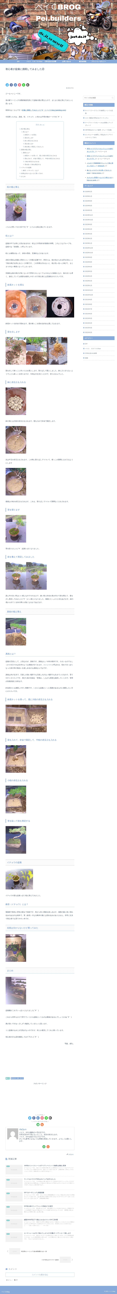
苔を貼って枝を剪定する (33, 164)
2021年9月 (88, 299)
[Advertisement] (40, 76)
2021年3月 (88, 328)
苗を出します (29, 138)
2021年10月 (89, 295)
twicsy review (96, 173)
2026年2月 (88, 191)
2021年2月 (88, 332)
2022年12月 (89, 248)
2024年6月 (88, 205)
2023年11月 (89, 215)
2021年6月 (88, 313)
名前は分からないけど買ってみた (32, 173)
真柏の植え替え (26, 149)
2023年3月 (88, 234)
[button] (112, 98)
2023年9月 (88, 224)
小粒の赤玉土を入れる (32, 161)
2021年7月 (88, 309)
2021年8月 (88, 304)
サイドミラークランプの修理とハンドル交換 (99, 112)
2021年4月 (88, 323)
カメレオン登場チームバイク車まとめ (99, 177)
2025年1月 (88, 196)
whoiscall (101, 166)
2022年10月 (89, 252)
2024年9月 (88, 201)
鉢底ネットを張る (30, 135)
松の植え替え (25, 129)
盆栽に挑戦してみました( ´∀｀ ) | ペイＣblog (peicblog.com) (44, 110)
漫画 (86, 358)
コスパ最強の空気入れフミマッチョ (96, 118)
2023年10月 (89, 220)
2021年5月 (88, 318)
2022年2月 (88, 281)
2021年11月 (89, 290)
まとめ (23, 176)
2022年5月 (88, 271)
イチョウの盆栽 (26, 167)
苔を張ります (29, 144)
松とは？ (26, 132)
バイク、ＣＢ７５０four (93, 348)
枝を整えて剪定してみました (34, 146)
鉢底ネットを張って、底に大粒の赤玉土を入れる (41, 155)
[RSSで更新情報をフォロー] (42, 1124)
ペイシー (23, 1129)
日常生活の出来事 (91, 353)
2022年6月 (88, 266)
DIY (8, 1078)
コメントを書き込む (40, 1275)
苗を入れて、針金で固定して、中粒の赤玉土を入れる (42, 158)
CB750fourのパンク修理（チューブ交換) (98, 130)
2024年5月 (88, 210)
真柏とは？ (26, 152)
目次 (37, 125)
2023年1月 (88, 243)
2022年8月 (88, 262)
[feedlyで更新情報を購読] (38, 1124)
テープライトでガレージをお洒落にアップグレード (99, 124)
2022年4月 (88, 276)
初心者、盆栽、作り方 (17, 1078)
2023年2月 (88, 238)
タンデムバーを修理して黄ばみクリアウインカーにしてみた (99, 136)
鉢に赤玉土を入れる (31, 140)
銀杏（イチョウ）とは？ (31, 170)
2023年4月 (88, 229)
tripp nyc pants (91, 180)
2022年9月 (88, 257)
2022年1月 (88, 285)
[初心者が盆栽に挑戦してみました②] (15, 84)
